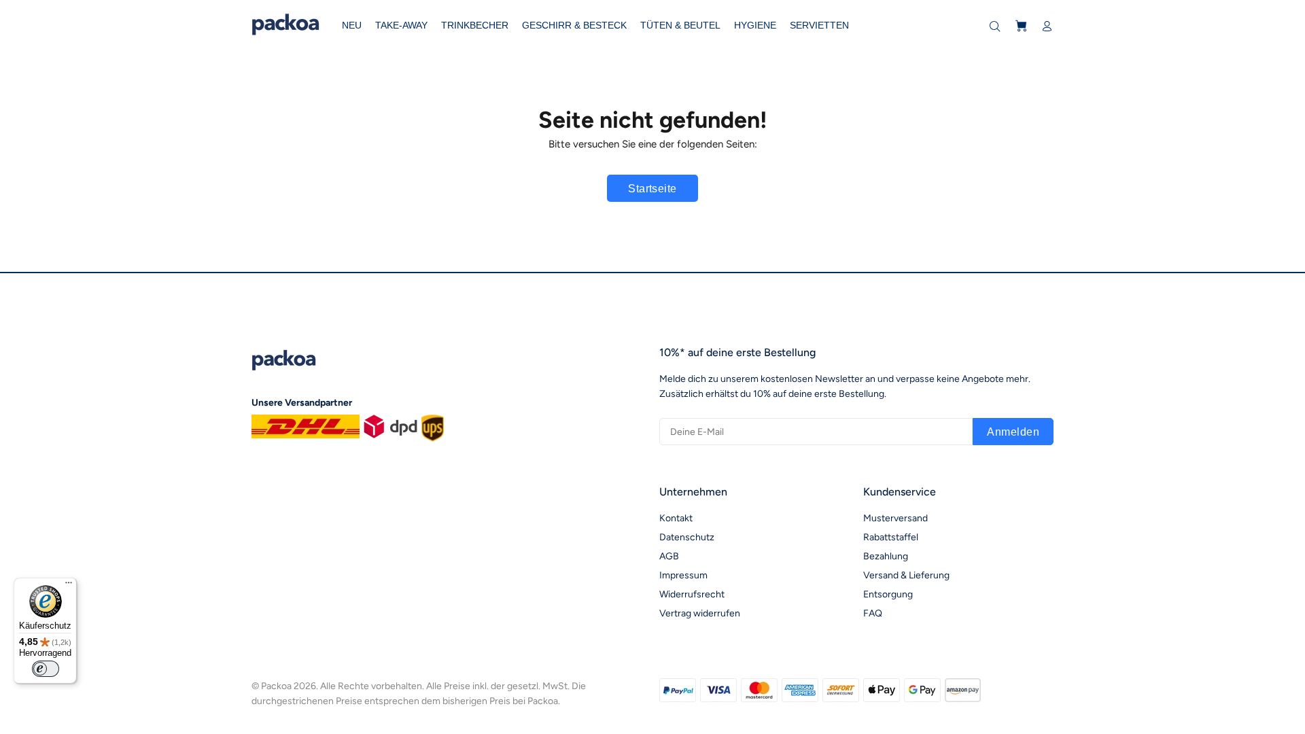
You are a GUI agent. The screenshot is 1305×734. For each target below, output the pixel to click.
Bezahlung (885, 556)
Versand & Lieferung (906, 575)
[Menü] (68, 586)
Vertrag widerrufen (699, 613)
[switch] (45, 669)
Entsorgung (888, 594)
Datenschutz (686, 537)
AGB (669, 556)
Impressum (683, 575)
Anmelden (1013, 432)
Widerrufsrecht (692, 594)
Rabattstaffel (890, 537)
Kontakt (676, 518)
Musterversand (895, 518)
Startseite (652, 188)
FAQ (872, 613)
